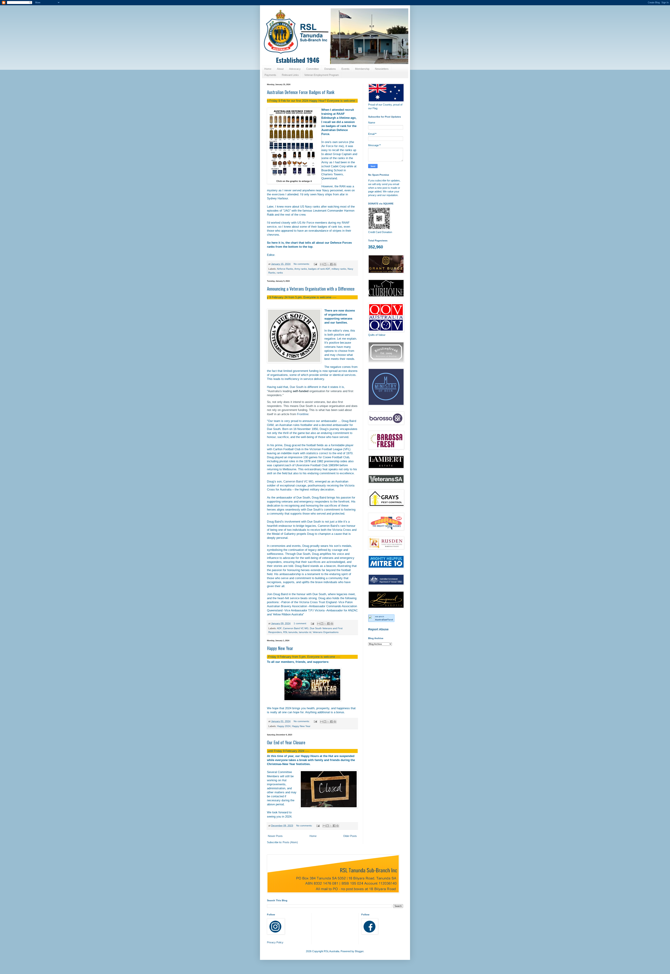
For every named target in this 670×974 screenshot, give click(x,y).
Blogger (359, 951)
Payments (270, 74)
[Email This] (321, 264)
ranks (280, 272)
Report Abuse (378, 629)
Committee (312, 68)
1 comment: (300, 623)
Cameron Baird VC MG (298, 481)
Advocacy (295, 68)
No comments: (302, 264)
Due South (296, 386)
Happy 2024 (284, 726)
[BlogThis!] (325, 264)
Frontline (302, 414)
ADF (279, 628)
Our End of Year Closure (286, 742)
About (280, 68)
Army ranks (300, 269)
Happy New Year (280, 648)
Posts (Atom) (290, 842)
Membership (362, 68)
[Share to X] (328, 264)
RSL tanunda (290, 632)
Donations (330, 68)
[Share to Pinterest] (335, 264)
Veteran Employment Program (321, 74)
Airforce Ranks (285, 269)
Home (267, 68)
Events (345, 68)
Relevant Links (290, 74)
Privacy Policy (275, 942)
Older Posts (350, 835)
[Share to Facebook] (331, 264)
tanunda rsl (305, 632)
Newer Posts (275, 835)
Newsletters (382, 68)
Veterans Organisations (325, 632)
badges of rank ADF (319, 269)
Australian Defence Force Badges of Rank (300, 92)
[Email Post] (315, 264)
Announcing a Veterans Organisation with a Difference (311, 288)
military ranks (339, 269)
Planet (384, 619)
